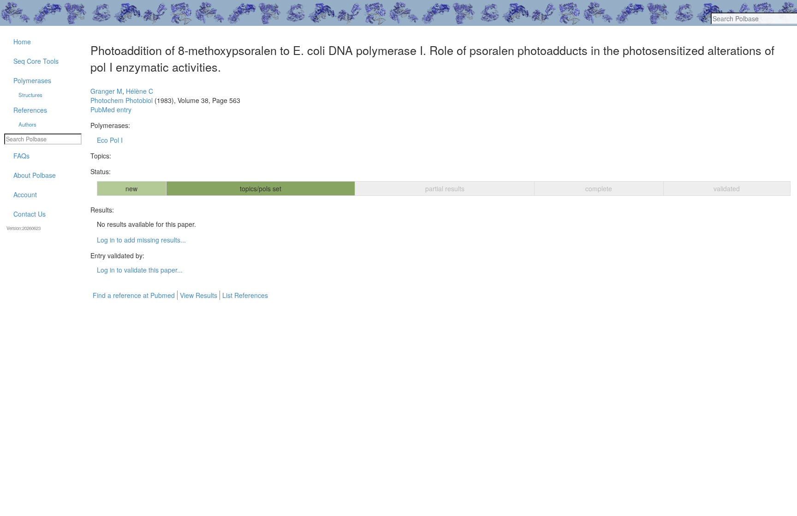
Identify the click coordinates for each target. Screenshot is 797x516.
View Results (198, 295)
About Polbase (34, 175)
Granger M (106, 91)
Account (25, 194)
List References (245, 295)
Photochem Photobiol (121, 100)
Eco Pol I (110, 140)
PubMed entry (110, 109)
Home (22, 41)
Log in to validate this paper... (140, 269)
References (30, 110)
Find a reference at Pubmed (134, 295)
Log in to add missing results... (141, 239)
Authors (27, 124)
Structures (30, 94)
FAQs (21, 155)
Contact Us (29, 214)
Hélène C (139, 91)
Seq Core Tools (36, 61)
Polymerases (32, 80)
